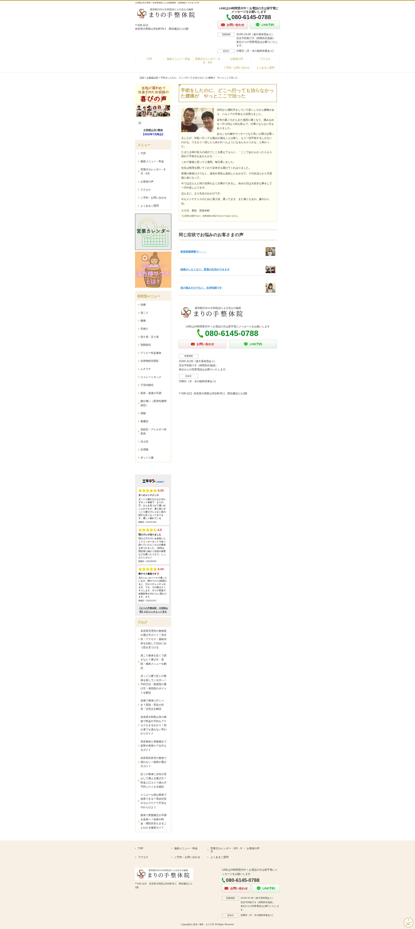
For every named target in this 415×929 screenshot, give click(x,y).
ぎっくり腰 (147, 457)
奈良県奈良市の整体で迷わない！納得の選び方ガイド (153, 762)
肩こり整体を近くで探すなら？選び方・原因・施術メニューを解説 (153, 661)
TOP (149, 59)
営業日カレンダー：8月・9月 (207, 61)
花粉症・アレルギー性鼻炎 (153, 431)
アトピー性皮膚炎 (151, 353)
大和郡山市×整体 (153, 130)
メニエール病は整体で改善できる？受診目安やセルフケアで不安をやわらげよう (153, 801)
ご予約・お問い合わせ (236, 67)
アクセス (265, 59)
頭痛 (143, 304)
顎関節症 (146, 344)
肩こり (144, 312)
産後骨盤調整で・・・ (193, 251)
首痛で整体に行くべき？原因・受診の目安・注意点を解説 (152, 704)
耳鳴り (144, 328)
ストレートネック (151, 377)
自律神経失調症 (150, 360)
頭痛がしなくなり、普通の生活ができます (205, 269)
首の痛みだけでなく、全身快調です (201, 287)
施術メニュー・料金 (178, 59)
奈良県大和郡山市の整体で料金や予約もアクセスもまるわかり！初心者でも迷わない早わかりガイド (153, 725)
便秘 (143, 413)
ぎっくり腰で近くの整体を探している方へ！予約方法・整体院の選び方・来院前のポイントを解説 (153, 684)
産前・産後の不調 (151, 393)
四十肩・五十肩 (150, 336)
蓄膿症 (144, 421)
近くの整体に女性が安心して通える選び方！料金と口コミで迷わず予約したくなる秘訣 (153, 780)
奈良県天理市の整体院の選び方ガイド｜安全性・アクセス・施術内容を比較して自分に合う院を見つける (153, 639)
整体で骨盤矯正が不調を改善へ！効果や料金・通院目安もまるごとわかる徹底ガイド (153, 821)
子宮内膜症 (147, 385)
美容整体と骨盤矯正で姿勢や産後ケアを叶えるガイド (153, 745)
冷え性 (144, 441)
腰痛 (143, 320)
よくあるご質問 (265, 67)
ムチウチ (146, 369)
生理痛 (144, 449)
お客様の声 (236, 59)
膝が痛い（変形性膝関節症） (153, 403)
